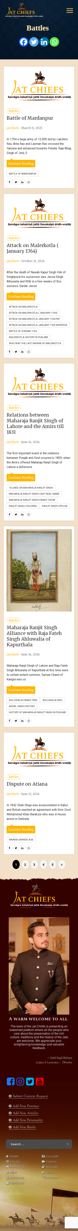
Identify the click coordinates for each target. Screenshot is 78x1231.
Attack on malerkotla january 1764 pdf (34, 318)
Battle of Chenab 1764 (23, 331)
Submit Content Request (30, 1096)
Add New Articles (25, 1113)
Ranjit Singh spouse (55, 506)
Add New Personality (27, 1120)
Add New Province (25, 1106)
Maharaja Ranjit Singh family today (32, 499)
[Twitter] (34, 42)
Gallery (52, 1156)
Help (49, 1172)
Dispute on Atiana (27, 784)
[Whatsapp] (54, 42)
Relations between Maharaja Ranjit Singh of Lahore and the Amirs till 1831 (35, 423)
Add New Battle (24, 1127)
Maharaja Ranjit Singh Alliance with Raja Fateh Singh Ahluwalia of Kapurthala (34, 636)
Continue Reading (21, 163)
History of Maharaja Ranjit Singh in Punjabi (37, 712)
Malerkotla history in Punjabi (28, 337)
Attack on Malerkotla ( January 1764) (33, 248)
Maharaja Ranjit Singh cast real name (34, 493)
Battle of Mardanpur (30, 118)
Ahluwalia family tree (23, 700)
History (52, 1167)
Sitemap (52, 1177)
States (15, 1161)
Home (14, 1156)
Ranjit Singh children (23, 506)
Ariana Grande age (21, 839)
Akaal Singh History (22, 706)
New (13, 1172)
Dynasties (18, 1167)
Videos (51, 1161)
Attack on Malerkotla (23, 306)
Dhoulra (67, 1062)
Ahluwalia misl (53, 700)
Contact (17, 1183)
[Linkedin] (44, 42)
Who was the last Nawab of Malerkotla (35, 343)
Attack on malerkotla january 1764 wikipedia (38, 325)
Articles (17, 1177)
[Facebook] (23, 42)
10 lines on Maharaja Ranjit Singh (31, 487)
